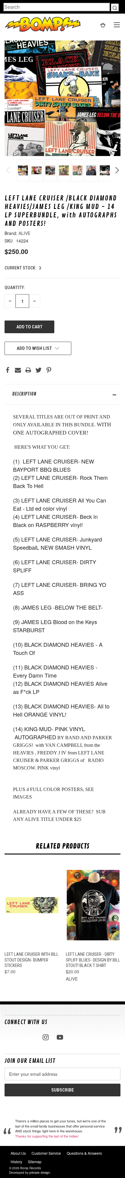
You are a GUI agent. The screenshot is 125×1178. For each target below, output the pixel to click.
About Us (18, 1153)
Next (116, 170)
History (16, 1161)
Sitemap (35, 1161)
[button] (62, 394)
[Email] (18, 370)
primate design (39, 1172)
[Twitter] (38, 370)
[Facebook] (8, 370)
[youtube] (60, 1037)
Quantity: (15, 287)
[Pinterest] (49, 370)
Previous (8, 170)
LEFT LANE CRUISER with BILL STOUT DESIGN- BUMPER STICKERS (32, 960)
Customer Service (46, 1153)
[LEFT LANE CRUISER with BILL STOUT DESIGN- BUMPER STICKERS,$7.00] (32, 905)
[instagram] (45, 1037)
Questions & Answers (84, 1153)
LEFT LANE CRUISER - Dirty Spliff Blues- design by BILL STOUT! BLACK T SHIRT (93, 960)
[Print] (28, 370)
